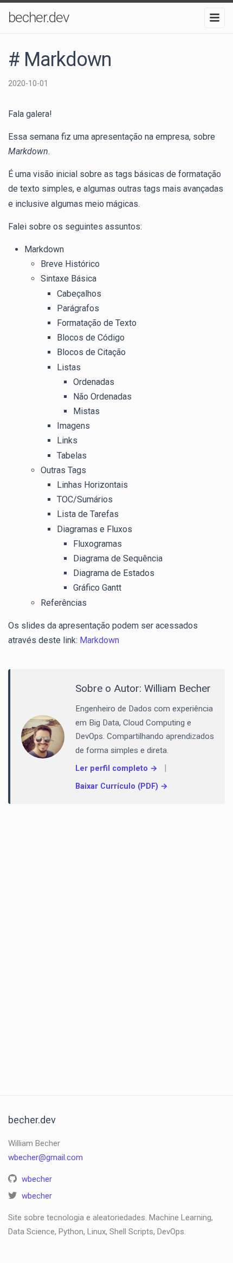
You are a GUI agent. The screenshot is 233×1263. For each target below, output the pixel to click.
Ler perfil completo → (116, 768)
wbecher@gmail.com (45, 1157)
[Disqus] (116, 939)
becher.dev (38, 17)
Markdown (99, 640)
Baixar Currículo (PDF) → (121, 786)
